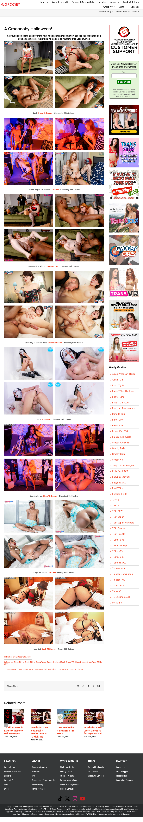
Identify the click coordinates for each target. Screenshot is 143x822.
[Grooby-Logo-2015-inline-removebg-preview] (10, 4)
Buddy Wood (41, 662)
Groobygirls (38, 669)
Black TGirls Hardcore (123, 391)
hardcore (57, 669)
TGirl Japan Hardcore (123, 522)
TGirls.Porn (118, 557)
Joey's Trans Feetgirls (123, 465)
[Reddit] (83, 686)
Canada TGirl (119, 414)
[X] (78, 686)
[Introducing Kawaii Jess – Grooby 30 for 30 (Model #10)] (67, 710)
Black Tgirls (118, 385)
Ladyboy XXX (119, 482)
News (84, 662)
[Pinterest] (93, 686)
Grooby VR (117, 459)
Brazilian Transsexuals (123, 408)
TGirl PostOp (118, 534)
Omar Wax (91, 662)
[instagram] (75, 798)
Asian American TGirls (123, 374)
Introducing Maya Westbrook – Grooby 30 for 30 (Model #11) (12, 732)
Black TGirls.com (49, 649)
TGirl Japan (118, 517)
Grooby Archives (120, 442)
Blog (109, 11)
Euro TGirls (117, 419)
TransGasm (118, 585)
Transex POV (118, 579)
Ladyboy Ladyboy (121, 477)
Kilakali (78, 662)
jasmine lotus (67, 669)
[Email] (98, 686)
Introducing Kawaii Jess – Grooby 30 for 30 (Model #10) (66, 730)
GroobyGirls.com (45, 113)
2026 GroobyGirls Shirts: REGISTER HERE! (38, 730)
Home (101, 11)
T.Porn (115, 499)
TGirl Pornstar (119, 528)
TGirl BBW (117, 511)
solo (75, 669)
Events (50, 662)
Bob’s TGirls (118, 397)
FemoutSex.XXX (120, 431)
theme (80, 669)
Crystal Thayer (16, 669)
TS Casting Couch (121, 597)
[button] (6, 725)
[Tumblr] (88, 686)
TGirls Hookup (119, 545)
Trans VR (116, 591)
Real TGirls (117, 488)
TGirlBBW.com (52, 266)
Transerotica (118, 568)
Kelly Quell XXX (120, 471)
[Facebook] (73, 686)
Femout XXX (118, 425)
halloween (48, 669)
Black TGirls (19, 662)
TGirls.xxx (54, 190)
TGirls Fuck (118, 539)
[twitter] (67, 798)
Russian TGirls (119, 494)
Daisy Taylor (28, 669)
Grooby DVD (118, 448)
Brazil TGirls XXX (120, 402)
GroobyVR (46, 419)
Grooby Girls (118, 454)
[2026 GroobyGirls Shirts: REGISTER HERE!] (40, 710)
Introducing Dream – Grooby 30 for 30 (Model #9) (92, 730)
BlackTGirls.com (50, 496)
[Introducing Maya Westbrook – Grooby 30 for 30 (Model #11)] (13, 710)
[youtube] (82, 798)
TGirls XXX (117, 551)
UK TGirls (117, 602)
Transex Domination (122, 574)
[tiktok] (60, 798)
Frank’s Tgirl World (121, 437)
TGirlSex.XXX (119, 562)
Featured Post (59, 662)
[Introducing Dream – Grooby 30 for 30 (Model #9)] (93, 710)
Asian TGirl (117, 379)
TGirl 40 (116, 505)
